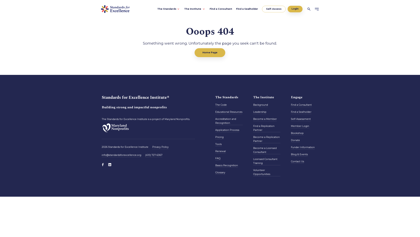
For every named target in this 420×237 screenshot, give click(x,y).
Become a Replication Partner (266, 139)
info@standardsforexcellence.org (121, 155)
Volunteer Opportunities (261, 172)
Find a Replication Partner (263, 128)
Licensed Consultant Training (265, 161)
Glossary (220, 172)
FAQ (217, 158)
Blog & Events (299, 154)
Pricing (219, 137)
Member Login (300, 126)
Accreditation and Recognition (225, 121)
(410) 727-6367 (153, 155)
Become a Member (265, 119)
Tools (218, 144)
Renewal (220, 151)
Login (295, 8)
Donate (295, 140)
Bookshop (297, 133)
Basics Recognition (226, 165)
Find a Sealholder (247, 8)
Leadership (259, 111)
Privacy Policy (160, 146)
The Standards (166, 8)
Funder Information (303, 147)
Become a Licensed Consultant (265, 150)
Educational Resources (228, 111)
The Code (221, 104)
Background (260, 104)
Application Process (227, 130)
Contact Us (297, 161)
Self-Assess (274, 8)
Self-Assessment (301, 119)
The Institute (193, 8)
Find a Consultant (221, 8)
